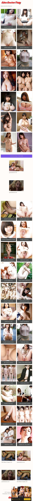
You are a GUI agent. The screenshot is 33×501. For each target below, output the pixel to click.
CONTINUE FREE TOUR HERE (16, 156)
